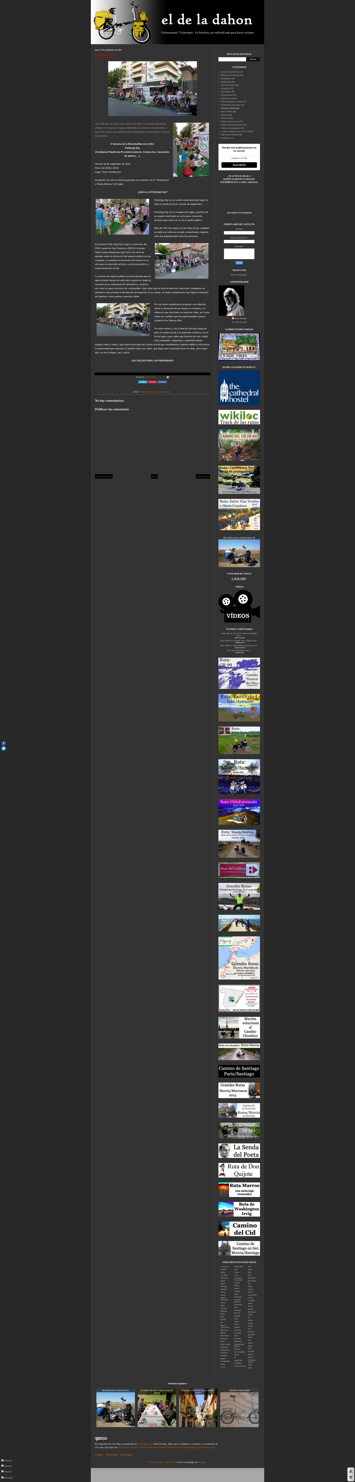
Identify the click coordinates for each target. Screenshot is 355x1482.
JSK (249, 1267)
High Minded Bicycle (239, 1345)
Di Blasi (237, 1291)
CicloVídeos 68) (228, 92)
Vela (249, 1349)
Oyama (250, 1323)
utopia (250, 1346)
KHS (249, 1275)
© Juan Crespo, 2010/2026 (161, 1462)
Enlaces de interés (229, 98)
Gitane (236, 1324)
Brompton (224, 1353)
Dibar (236, 1294)
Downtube (238, 1297)
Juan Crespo (241, 318)
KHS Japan (252, 1281)
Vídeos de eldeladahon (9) (232, 128)
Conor (236, 1275)
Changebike (225, 1361)
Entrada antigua (203, 476)
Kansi (250, 1269)
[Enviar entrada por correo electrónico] (167, 376)
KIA (249, 1284)
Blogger (202, 1462)
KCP (249, 1272)
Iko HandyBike (239, 1352)
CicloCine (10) (227, 88)
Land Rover (252, 1295)
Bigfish (223, 1333)
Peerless (251, 1332)
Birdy (222, 1341)
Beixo (222, 1314)
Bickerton (224, 1330)
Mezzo (250, 1306)
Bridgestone (225, 1350)
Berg (222, 1317)
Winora (250, 1357)
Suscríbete (239, 165)
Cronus (237, 1283)
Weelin (250, 1354)
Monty (250, 1315)
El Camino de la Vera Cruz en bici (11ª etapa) (198, 1391)
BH (221, 1323)
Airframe (223, 1286)
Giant (236, 1319)
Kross (250, 1292)
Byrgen (223, 1358)
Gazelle (237, 1313)
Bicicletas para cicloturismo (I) (239, 537)
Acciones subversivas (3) (232, 72)
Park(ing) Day (146, 391)
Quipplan (251, 1335)
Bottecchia (224, 1347)
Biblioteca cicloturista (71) (232, 75)
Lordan (250, 1298)
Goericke (237, 1330)
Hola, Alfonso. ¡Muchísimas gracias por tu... (239, 645)
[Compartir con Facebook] (155, 387)
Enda (236, 1308)
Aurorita (223, 1308)
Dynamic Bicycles (237, 1301)
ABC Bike (224, 1278)
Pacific (250, 1326)
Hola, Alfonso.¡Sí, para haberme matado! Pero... (239, 634)
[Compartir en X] (152, 387)
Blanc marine (225, 1344)
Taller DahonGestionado (231, 134)
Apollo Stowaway (224, 1299)
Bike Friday (224, 1336)
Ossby (250, 1320)
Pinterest (152, 382)
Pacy (250, 1329)
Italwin (236, 1355)
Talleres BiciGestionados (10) (234, 125)
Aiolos (222, 1284)
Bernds (223, 1320)
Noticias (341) (227, 118)
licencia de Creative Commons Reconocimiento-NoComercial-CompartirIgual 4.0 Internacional (166, 1447)
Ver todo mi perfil (239, 322)
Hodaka (237, 1349)
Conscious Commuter (238, 1279)
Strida (250, 1337)
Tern (249, 1340)
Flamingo (237, 1310)
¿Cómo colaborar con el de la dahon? (237, 131)
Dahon (236, 1286)
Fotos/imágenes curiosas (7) (233, 101)
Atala (222, 1305)
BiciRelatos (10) (228, 78)
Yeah (250, 1368)
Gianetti (237, 1316)
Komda (250, 1289)
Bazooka (223, 1311)
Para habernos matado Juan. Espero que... (239, 640)
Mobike (250, 1309)
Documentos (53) (228, 95)
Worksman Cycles (252, 1361)
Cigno (222, 1364)
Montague (252, 1312)
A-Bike (222, 1272)
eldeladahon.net (146, 1443)
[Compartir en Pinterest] (157, 387)
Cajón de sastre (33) (230, 85)
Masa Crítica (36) (228, 111)
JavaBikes (238, 1363)
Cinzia (222, 1367)
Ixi (235, 1358)
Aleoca (223, 1292)
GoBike (237, 1327)
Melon (250, 1303)
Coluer (236, 1272)
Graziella (237, 1333)
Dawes (236, 1288)
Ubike (250, 1343)
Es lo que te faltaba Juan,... (239, 650)
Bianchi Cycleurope (224, 1326)
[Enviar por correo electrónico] (147, 387)
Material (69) (226, 115)
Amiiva (223, 1295)
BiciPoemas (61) (228, 82)
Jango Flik (238, 1360)
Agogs (222, 1281)
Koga (250, 1286)
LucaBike (251, 1301)
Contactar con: (227, 138)
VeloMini (251, 1352)
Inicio (154, 476)
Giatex (236, 1322)
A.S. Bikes (224, 1275)
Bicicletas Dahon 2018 (239, 1390)
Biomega (223, 1339)
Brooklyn (223, 1356)
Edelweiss (238, 1305)
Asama (223, 1303)
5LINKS (223, 1269)
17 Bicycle (224, 1267)
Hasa (236, 1336)
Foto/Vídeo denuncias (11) (232, 105)
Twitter (142, 382)
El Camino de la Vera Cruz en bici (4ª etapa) (157, 1391)
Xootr (250, 1365)
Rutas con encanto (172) (232, 121)
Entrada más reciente (104, 476)
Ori (249, 1318)
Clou (236, 1269)
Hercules (237, 1339)
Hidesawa (238, 1341)
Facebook (162, 382)
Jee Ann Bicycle (240, 1366)
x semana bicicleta (162, 391)
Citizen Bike (238, 1267)
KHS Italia (251, 1278)
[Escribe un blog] (150, 387)
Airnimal (223, 1289)
